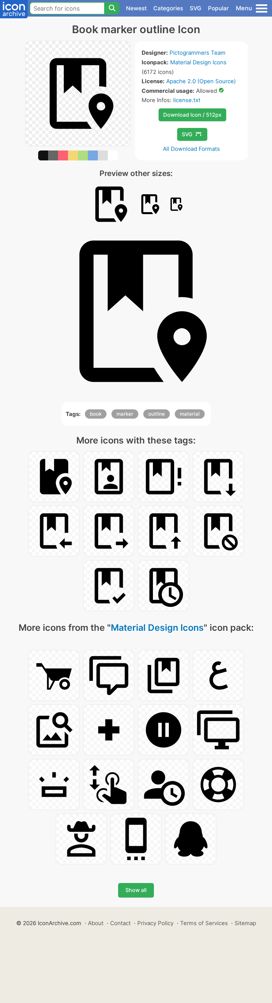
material (190, 414)
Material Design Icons (198, 62)
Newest (136, 8)
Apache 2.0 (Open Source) (201, 81)
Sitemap (245, 923)
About (95, 923)
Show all (136, 890)
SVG (195, 8)
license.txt (186, 100)
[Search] (111, 8)
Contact (120, 923)
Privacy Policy (155, 923)
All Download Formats (191, 149)
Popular (218, 8)
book (96, 414)
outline (156, 414)
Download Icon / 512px (192, 114)
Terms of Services (204, 923)
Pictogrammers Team (198, 52)
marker (124, 414)
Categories (168, 8)
